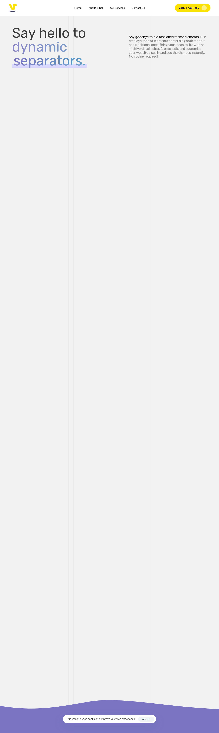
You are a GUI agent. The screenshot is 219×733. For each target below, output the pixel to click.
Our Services (117, 7)
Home (78, 7)
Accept (146, 719)
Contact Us (138, 7)
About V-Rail (95, 7)
